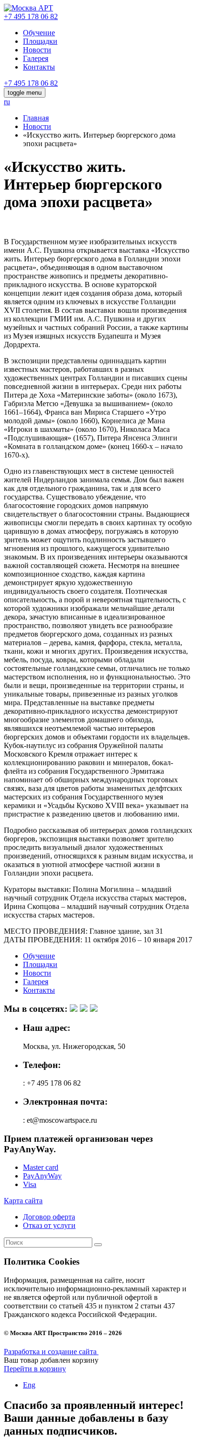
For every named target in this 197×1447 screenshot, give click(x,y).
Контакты (39, 67)
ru (7, 102)
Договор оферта (49, 1217)
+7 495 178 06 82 (31, 16)
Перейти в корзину (35, 1369)
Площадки (40, 41)
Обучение (39, 33)
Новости (37, 50)
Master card (40, 1167)
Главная (36, 118)
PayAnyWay (42, 1176)
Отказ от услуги (49, 1225)
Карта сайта (23, 1201)
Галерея (35, 58)
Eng (29, 1385)
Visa (29, 1184)
